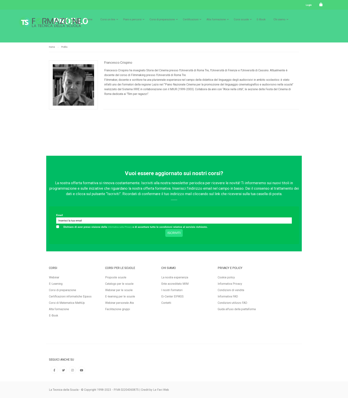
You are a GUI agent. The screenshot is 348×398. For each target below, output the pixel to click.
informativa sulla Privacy (120, 227)
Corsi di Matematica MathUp (67, 303)
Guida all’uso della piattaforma (237, 309)
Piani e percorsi (132, 19)
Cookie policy (226, 277)
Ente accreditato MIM (174, 283)
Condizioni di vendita (231, 290)
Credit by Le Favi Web (155, 389)
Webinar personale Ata (119, 303)
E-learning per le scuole (120, 296)
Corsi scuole (241, 19)
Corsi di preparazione (162, 19)
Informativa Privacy (230, 283)
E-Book (261, 19)
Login (309, 5)
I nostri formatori (172, 290)
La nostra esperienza (174, 277)
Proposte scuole (115, 277)
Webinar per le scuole (119, 290)
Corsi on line (107, 19)
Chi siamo (279, 19)
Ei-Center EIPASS (172, 296)
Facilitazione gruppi (117, 309)
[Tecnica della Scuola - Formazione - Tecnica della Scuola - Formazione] (50, 25)
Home (88, 19)
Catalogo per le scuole (119, 283)
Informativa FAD (228, 296)
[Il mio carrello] (321, 4)
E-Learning (56, 283)
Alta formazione (216, 19)
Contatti (166, 303)
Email (59, 215)
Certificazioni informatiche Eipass (70, 296)
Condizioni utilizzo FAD (232, 303)
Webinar (54, 277)
